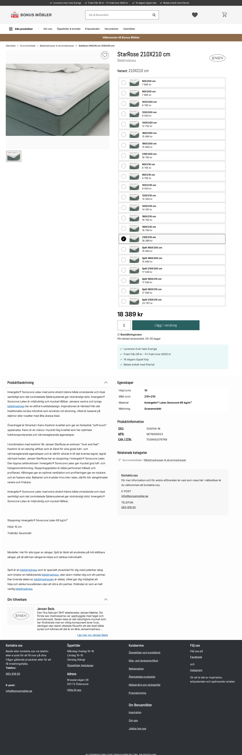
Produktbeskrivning (20, 382)
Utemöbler (129, 28)
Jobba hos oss (137, 728)
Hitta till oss (74, 690)
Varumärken (111, 28)
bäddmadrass (15, 406)
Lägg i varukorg (166, 325)
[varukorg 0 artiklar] (224, 15)
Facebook (196, 657)
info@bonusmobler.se (134, 496)
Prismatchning (137, 693)
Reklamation (136, 668)
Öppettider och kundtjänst (144, 652)
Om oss (47, 28)
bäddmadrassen (44, 579)
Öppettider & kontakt (69, 28)
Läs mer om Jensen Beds (92, 635)
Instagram (196, 670)
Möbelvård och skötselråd (144, 684)
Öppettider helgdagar (80, 665)
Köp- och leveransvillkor (143, 660)
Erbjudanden (92, 28)
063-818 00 (128, 507)
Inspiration (135, 712)
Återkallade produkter (142, 676)
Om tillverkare (17, 599)
